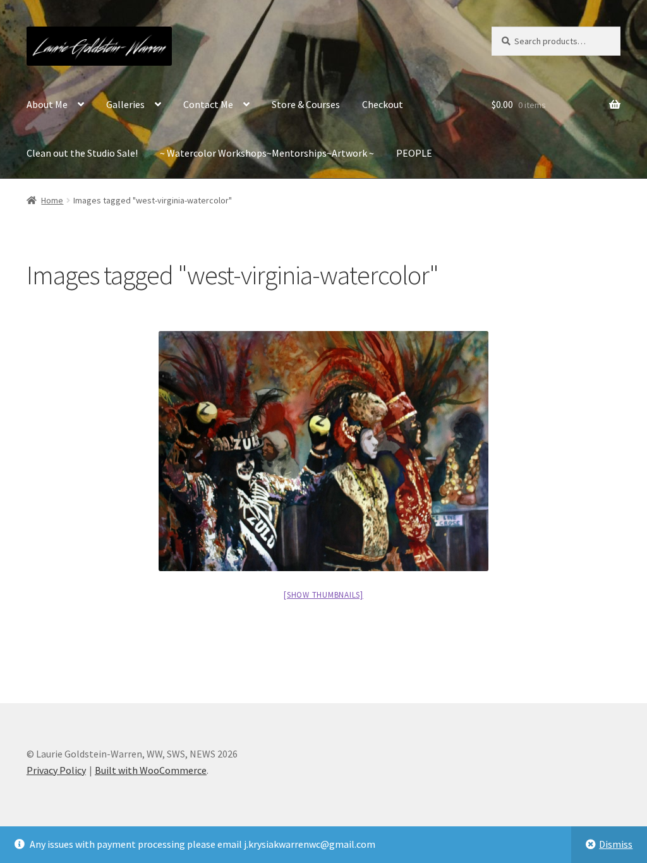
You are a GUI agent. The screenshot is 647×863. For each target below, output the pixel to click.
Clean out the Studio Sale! (82, 153)
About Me (47, 104)
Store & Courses (306, 104)
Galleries (125, 104)
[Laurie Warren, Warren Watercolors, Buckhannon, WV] (323, 451)
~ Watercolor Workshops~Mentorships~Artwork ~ (267, 153)
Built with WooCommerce (151, 770)
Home (52, 200)
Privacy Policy (56, 770)
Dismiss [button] (615, 844)
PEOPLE (414, 153)
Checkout (382, 104)
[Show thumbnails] (323, 594)
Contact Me (208, 104)
